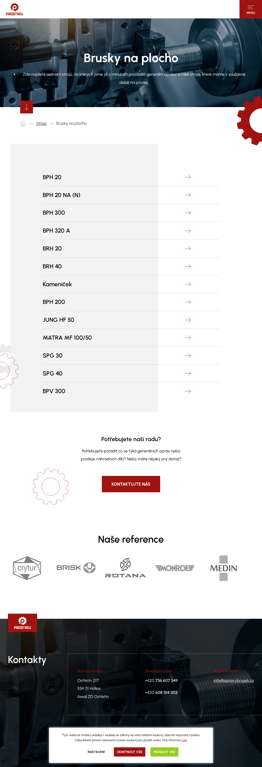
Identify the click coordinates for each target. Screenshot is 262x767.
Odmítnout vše (129, 752)
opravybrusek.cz (24, 123)
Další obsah (26, 107)
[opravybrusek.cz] (14, 9)
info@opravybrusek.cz (234, 680)
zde (184, 740)
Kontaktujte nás (131, 484)
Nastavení (96, 752)
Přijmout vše (164, 752)
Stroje (41, 123)
